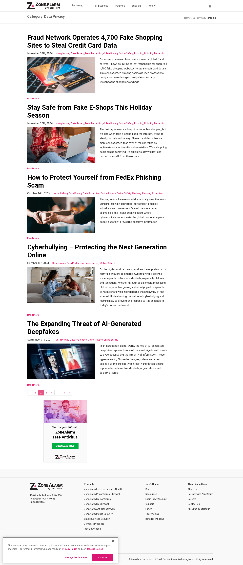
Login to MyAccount (156, 499)
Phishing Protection (154, 53)
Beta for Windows (154, 519)
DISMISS (102, 557)
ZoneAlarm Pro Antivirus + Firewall (102, 494)
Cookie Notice (95, 549)
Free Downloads (92, 528)
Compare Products (94, 523)
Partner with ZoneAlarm (200, 494)
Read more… (33, 98)
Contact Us (194, 504)
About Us (193, 489)
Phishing (138, 53)
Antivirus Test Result (199, 509)
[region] (60, 550)
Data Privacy (199, 18)
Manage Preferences (76, 557)
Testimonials (152, 514)
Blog (147, 489)
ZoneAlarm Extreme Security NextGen (104, 489)
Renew (152, 5)
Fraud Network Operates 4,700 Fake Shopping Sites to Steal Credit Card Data (95, 41)
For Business (101, 5)
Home (187, 18)
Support (136, 5)
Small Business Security (97, 519)
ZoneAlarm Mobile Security (98, 514)
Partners (120, 5)
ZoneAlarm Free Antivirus (97, 499)
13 (63, 392)
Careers (192, 499)
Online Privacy (110, 53)
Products (89, 484)
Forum (148, 509)
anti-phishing (63, 53)
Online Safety (126, 53)
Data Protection (93, 53)
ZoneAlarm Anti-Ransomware (100, 509)
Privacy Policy (69, 549)
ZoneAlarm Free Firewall (96, 504)
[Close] (113, 540)
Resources (151, 494)
